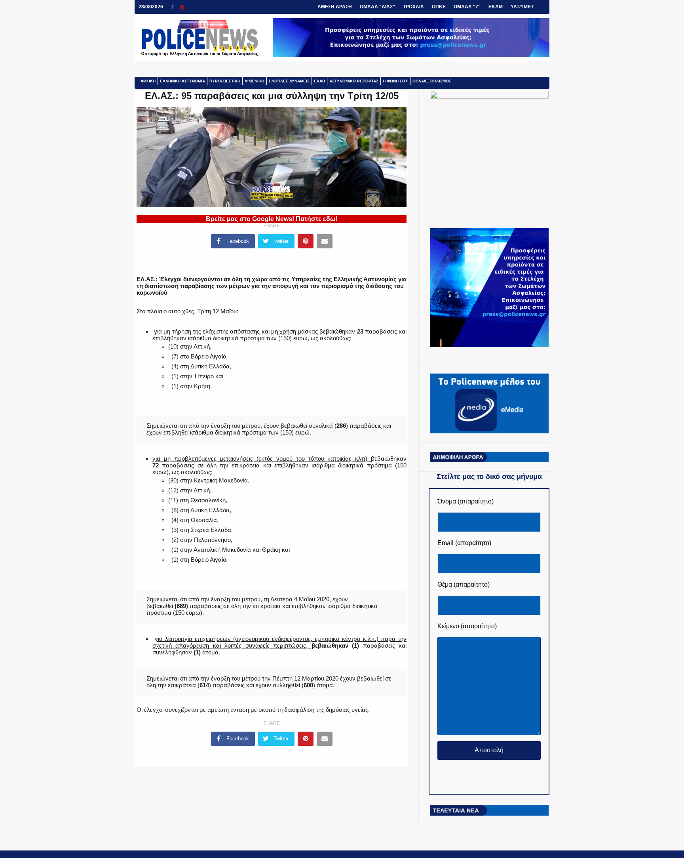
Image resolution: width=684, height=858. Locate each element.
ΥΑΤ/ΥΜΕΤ (522, 7)
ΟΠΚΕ (439, 7)
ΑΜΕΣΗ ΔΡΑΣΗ (334, 7)
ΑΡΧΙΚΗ (148, 81)
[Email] (324, 241)
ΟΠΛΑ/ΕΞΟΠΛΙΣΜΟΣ (431, 81)
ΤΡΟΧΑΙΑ (413, 7)
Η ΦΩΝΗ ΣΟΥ (395, 81)
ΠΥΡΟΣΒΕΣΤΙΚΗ (224, 81)
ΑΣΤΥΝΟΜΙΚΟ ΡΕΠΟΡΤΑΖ (353, 81)
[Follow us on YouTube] (182, 7)
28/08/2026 (151, 7)
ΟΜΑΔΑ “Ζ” (467, 7)
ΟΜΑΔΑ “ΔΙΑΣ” (377, 7)
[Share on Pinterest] (306, 241)
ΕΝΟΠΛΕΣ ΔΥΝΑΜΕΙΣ (289, 81)
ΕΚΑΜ (495, 7)
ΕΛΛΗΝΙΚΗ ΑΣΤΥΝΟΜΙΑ (182, 81)
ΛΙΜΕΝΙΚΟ (254, 81)
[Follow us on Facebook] (175, 7)
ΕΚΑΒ (319, 81)
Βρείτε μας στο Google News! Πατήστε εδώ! (272, 218)
